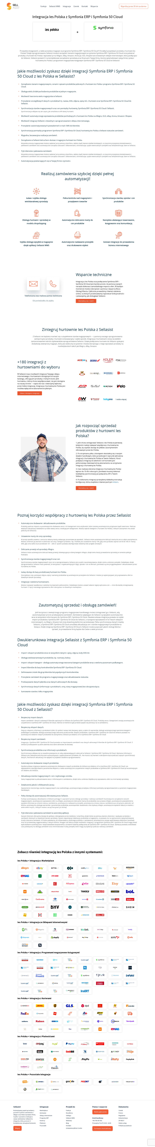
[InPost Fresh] (39, 876)
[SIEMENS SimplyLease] (115, 1044)
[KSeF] (100, 983)
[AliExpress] (69, 884)
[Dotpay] (39, 1044)
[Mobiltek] (24, 1059)
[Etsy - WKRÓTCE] (115, 884)
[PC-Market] (115, 968)
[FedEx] (24, 1013)
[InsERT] (85, 991)
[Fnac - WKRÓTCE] (24, 915)
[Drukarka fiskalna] (100, 1082)
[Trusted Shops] (24, 1089)
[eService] (100, 1051)
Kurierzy (42, 1121)
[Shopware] (24, 937)
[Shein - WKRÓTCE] (130, 907)
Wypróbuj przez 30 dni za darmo (133, 6)
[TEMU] (24, 891)
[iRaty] (115, 1059)
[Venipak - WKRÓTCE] (130, 1021)
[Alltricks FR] (69, 907)
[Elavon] (55, 1067)
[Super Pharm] (85, 899)
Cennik (76, 6)
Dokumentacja (123, 1118)
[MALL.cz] (100, 891)
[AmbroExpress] (85, 1013)
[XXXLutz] (115, 899)
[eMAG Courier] (115, 1029)
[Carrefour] (55, 899)
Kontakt (85, 6)
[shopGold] (39, 937)
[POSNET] (85, 1082)
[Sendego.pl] (24, 1006)
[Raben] (39, 1021)
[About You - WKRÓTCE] (69, 915)
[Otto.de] (55, 876)
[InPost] (39, 1029)
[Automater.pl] (115, 1082)
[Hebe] (85, 884)
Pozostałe (43, 1126)
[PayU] (55, 1044)
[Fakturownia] (115, 975)
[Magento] (39, 929)
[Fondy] (115, 1051)
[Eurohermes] (85, 1021)
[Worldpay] (130, 1044)
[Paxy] (69, 1029)
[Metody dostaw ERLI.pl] (55, 1029)
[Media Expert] (115, 891)
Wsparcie (94, 6)
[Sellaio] (39, 945)
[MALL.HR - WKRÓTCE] (100, 915)
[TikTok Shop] (115, 907)
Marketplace (44, 1110)
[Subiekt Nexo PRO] (69, 960)
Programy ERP (44, 1118)
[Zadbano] (24, 1021)
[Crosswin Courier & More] (85, 1029)
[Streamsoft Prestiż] (39, 975)
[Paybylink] (130, 1059)
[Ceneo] (24, 1082)
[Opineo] (39, 1082)
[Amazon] (130, 868)
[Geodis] (100, 1021)
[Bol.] (130, 891)
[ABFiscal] (39, 1089)
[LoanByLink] (24, 1067)
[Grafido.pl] (69, 1082)
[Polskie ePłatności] (55, 1059)
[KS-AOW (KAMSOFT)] (85, 968)
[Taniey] (85, 891)
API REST (121, 1121)
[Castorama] (39, 884)
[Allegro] (24, 868)
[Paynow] (39, 1059)
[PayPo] (85, 1059)
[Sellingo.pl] (24, 929)
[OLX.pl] (69, 868)
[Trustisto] (130, 1082)
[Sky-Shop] (85, 937)
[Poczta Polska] (100, 1006)
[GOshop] (24, 945)
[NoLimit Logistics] (100, 1013)
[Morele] (24, 884)
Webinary (69, 1121)
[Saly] (130, 929)
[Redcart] (69, 937)
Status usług (123, 1123)
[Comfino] (39, 1067)
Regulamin (122, 1116)
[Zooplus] (24, 907)
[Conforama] (39, 899)
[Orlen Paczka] (55, 1013)
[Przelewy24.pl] (85, 1044)
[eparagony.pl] (39, 983)
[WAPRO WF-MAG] (24, 960)
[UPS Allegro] (115, 1013)
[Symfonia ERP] (85, 975)
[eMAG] (24, 876)
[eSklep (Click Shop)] (100, 929)
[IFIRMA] (55, 983)
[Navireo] (85, 983)
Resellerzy (69, 1113)
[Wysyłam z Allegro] (130, 1013)
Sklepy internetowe (46, 1116)
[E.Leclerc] (100, 899)
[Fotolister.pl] (55, 1082)
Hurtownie (43, 1113)
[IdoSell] (85, 929)
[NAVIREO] (39, 960)
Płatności (43, 1123)
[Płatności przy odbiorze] (69, 1059)
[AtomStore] (100, 937)
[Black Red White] (55, 884)
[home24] (69, 891)
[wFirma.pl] (55, 960)
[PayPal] (69, 1044)
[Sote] (115, 937)
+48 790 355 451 (97, 1121)
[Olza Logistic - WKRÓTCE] (69, 1021)
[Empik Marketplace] (85, 868)
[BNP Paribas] (55, 1051)
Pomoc (121, 1113)
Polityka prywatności (125, 1126)
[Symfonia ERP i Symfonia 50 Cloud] (100, 960)
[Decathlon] (100, 876)
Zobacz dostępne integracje (29, 393)
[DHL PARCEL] (39, 1006)
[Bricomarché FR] (39, 907)
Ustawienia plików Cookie (74, 1128)
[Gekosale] (115, 929)
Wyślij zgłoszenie (100, 1112)
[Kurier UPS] (55, 1006)
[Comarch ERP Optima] (115, 960)
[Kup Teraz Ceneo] (115, 868)
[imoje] (130, 1051)
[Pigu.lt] (130, 876)
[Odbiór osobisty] (69, 1013)
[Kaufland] (69, 876)
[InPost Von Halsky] (100, 907)
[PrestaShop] (55, 929)
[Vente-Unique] (69, 899)
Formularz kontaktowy (102, 1128)
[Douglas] (100, 884)
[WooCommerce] (69, 929)
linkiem (115, 482)
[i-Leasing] (100, 1059)
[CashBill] (69, 1051)
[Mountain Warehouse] (85, 907)
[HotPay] (24, 1051)
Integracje (67, 6)
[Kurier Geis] (115, 1006)
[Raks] (130, 968)
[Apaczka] (130, 1006)
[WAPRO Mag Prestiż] (39, 968)
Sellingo (68, 1116)
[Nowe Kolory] (24, 1029)
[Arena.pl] (55, 868)
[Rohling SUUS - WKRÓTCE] (55, 1021)
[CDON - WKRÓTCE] (55, 915)
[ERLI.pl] (100, 868)
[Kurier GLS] (69, 1006)
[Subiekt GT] (85, 960)
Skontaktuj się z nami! (86, 301)
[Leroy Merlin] (39, 891)
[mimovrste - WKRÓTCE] (85, 915)
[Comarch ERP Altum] (55, 968)
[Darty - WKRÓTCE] (39, 915)
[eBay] (39, 868)
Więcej (17, 1128)
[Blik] (39, 1051)
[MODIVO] (85, 876)
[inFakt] (130, 975)
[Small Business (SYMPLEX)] (24, 975)
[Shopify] (55, 937)
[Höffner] (130, 899)
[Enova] (69, 968)
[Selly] (130, 937)
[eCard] (85, 1051)
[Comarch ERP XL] (130, 960)
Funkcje (43, 6)
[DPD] (85, 1006)
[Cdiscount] (130, 884)
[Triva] (100, 975)
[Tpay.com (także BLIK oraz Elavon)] (24, 1044)
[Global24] (115, 1021)
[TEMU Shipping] (100, 1029)
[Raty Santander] (100, 1044)
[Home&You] (115, 876)
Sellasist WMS (54, 6)
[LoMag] (100, 968)
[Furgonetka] (39, 1013)
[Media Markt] (55, 891)
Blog (67, 1123)
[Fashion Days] (24, 899)
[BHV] (55, 907)
